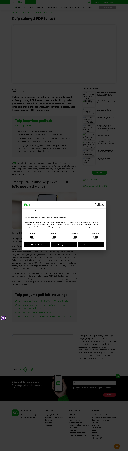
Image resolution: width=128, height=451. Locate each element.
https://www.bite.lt (30, 222)
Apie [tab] (92, 211)
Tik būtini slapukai (37, 245)
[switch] (53, 237)
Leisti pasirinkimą (64, 245)
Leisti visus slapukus (91, 245)
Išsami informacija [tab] (64, 211)
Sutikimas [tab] (36, 211)
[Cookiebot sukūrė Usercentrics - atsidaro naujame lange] (96, 204)
